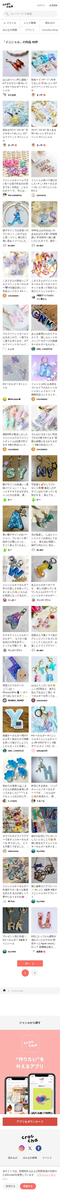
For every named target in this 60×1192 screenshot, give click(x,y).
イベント (30, 29)
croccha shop (50, 29)
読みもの (50, 22)
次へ (27, 963)
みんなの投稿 (10, 29)
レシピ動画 (30, 22)
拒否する (10, 1186)
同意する (28, 1186)
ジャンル (11, 22)
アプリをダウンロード (30, 1121)
